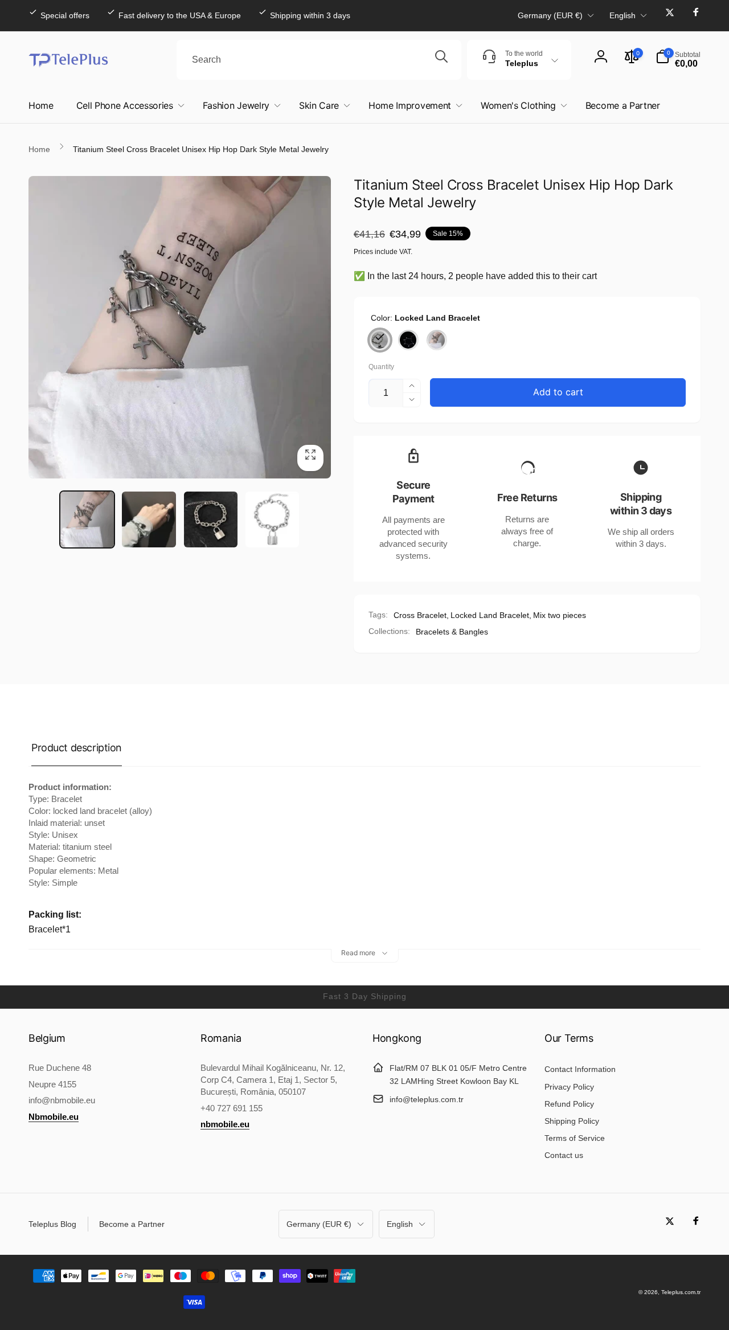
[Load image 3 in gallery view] (210, 519)
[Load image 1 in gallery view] (87, 519)
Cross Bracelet (420, 615)
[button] (678, 60)
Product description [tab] (76, 748)
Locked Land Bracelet (489, 615)
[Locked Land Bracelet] (380, 340)
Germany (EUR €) (550, 15)
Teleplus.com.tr (681, 1292)
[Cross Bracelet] (408, 340)
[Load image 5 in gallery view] (272, 519)
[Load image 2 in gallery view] (148, 519)
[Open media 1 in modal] (179, 327)
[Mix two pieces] (437, 340)
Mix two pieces (559, 615)
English (622, 15)
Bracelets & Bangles (452, 631)
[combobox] (319, 60)
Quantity (381, 367)
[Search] (441, 59)
